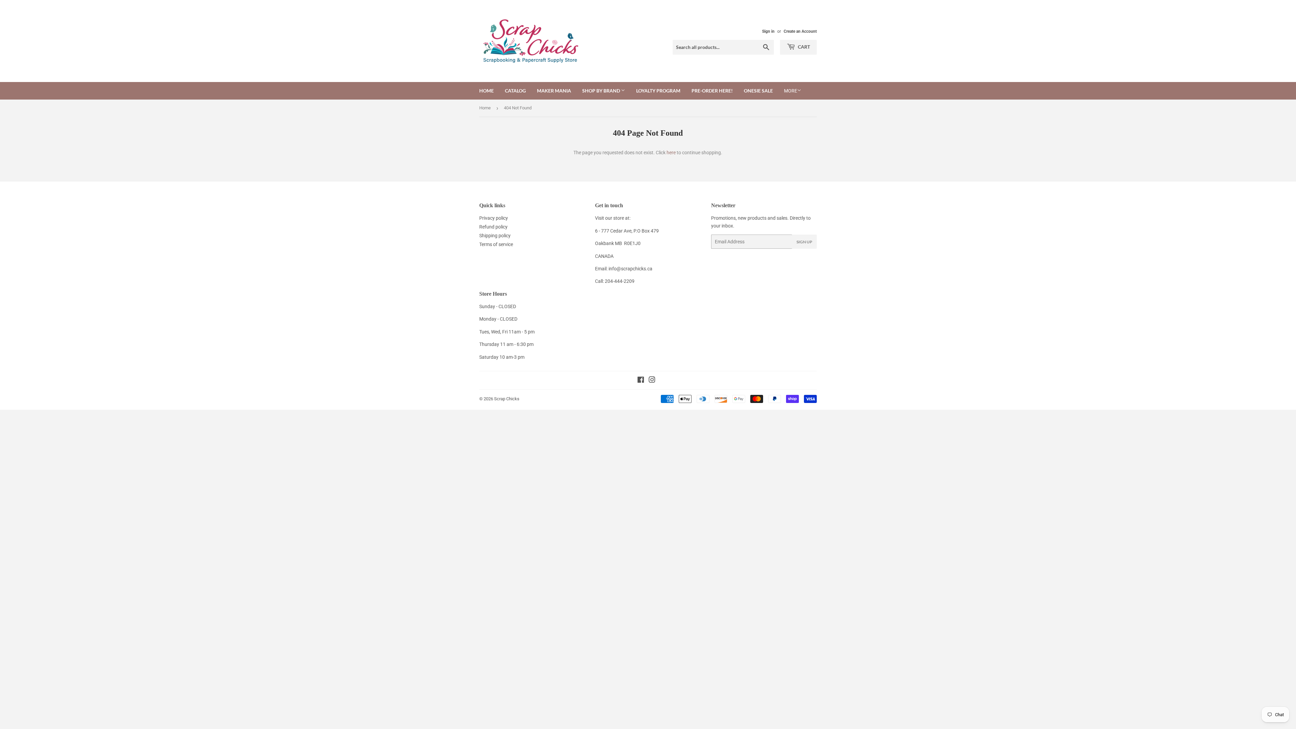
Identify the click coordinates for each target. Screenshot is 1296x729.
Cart (803, 47)
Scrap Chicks (506, 398)
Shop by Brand (601, 90)
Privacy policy (493, 218)
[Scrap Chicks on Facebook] (640, 380)
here (671, 152)
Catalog (515, 90)
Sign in (768, 31)
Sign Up (804, 241)
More (790, 90)
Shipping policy (495, 235)
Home (486, 90)
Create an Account (800, 31)
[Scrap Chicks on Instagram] (652, 380)
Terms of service (496, 244)
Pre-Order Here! (712, 90)
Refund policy (493, 227)
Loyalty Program (658, 90)
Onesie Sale (758, 90)
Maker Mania (554, 90)
